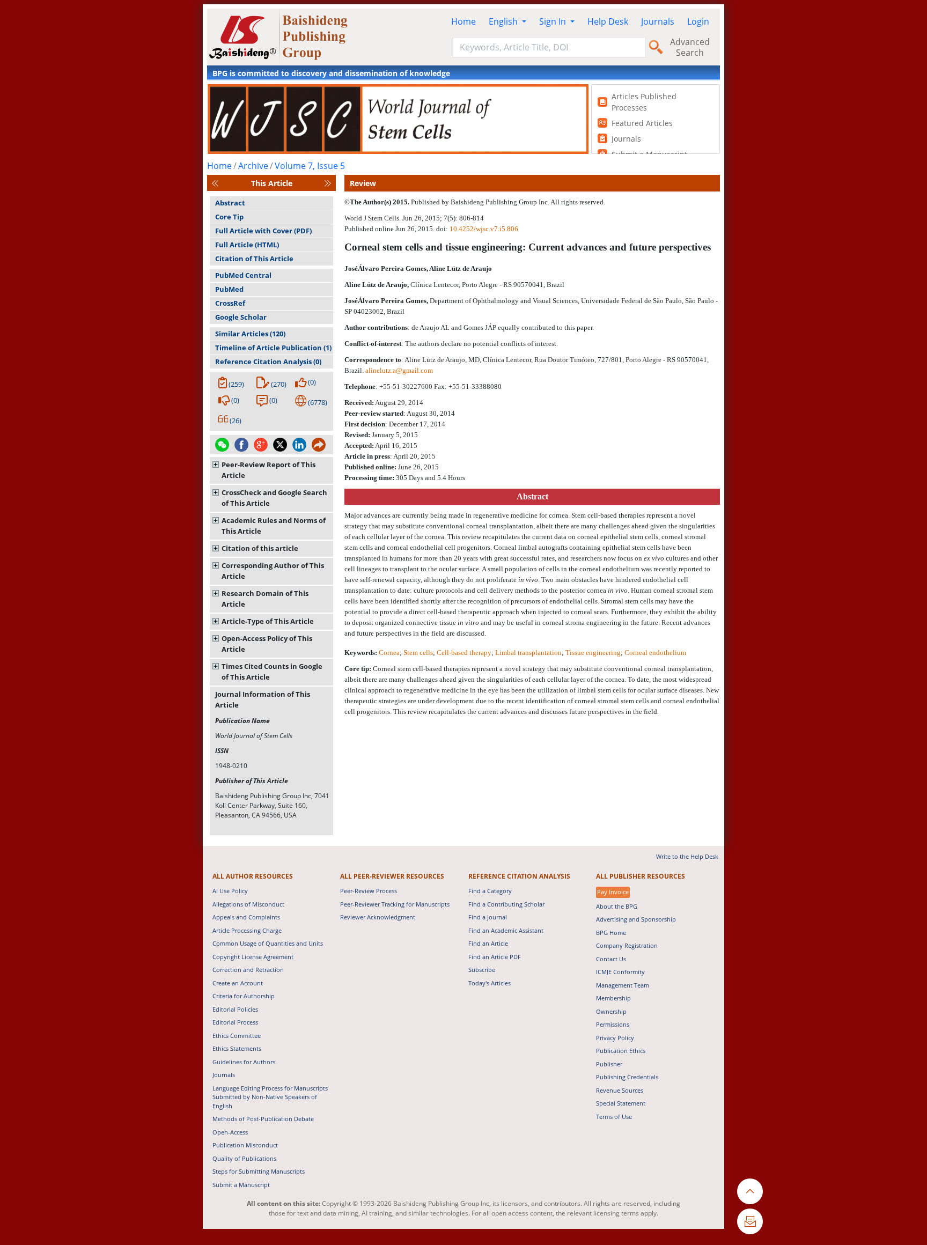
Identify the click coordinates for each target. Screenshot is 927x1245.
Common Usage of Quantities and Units (267, 943)
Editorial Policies (235, 1009)
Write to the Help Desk (687, 856)
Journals (657, 21)
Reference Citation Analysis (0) (268, 361)
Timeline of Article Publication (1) (273, 347)
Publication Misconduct (245, 1145)
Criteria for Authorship (243, 996)
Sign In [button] (553, 21)
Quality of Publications (244, 1158)
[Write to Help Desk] (750, 1221)
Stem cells (418, 653)
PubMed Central (243, 275)
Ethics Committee (236, 1036)
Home (463, 21)
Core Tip (229, 217)
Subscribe (481, 970)
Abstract (230, 203)
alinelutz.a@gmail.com (399, 370)
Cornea (389, 653)
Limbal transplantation (528, 653)
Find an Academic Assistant (505, 930)
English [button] (504, 21)
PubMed (229, 289)
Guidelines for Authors (243, 1062)
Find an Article (488, 943)
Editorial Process (235, 1022)
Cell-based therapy (464, 653)
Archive (253, 166)
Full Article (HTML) (247, 244)
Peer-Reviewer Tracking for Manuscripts (395, 904)
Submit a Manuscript (241, 1185)
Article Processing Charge (247, 930)
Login (698, 21)
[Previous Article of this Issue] (215, 183)
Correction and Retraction (248, 970)
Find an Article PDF (494, 957)
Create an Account (237, 983)
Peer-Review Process (368, 891)
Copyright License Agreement (252, 957)
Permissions (612, 1024)
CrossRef (230, 303)
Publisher (609, 1064)
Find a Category (490, 891)
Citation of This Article (254, 258)
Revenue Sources (619, 1090)
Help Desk (607, 21)
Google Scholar (241, 317)
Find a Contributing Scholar (506, 904)
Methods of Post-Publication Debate (263, 1119)
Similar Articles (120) (250, 333)
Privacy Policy (615, 1038)
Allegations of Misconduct (248, 904)
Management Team (622, 985)
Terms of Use (614, 1117)
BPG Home (611, 933)
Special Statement (620, 1103)
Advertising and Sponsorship (636, 919)
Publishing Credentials (627, 1077)
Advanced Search (690, 47)
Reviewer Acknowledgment (377, 917)
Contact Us (611, 959)
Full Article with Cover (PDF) (263, 230)
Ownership (611, 1011)
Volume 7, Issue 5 (310, 166)
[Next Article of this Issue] (328, 183)
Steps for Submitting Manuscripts (258, 1171)
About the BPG (616, 906)
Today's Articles (489, 983)
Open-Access (230, 1132)
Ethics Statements (236, 1048)
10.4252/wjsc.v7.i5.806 (484, 229)
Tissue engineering (593, 653)
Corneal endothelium (655, 653)
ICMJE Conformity (620, 972)
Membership (613, 998)
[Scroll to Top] (750, 1191)
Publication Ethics (620, 1051)
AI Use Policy (230, 891)
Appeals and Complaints (246, 917)
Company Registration (627, 945)
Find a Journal (487, 917)
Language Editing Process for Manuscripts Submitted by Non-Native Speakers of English (270, 1097)
